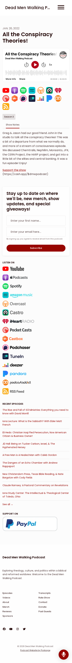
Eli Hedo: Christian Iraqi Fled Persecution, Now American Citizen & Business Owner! (34, 434)
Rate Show (44, 597)
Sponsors (8, 616)
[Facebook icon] (4, 629)
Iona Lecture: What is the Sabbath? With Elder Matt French (32, 423)
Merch (6, 606)
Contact (43, 602)
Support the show (14, 170)
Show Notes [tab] (12, 124)
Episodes (7, 593)
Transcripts (45, 593)
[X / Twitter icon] (24, 629)
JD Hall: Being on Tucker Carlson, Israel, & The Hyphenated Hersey (29, 445)
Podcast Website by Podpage (35, 650)
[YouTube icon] (11, 629)
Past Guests (45, 611)
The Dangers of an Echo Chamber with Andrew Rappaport (30, 464)
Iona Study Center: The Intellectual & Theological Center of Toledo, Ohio (36, 494)
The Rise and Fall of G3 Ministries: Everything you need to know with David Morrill (35, 411)
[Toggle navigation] (61, 8)
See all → (8, 504)
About (6, 602)
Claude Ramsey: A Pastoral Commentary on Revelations (35, 485)
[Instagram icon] (17, 629)
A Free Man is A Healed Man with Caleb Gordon (30, 455)
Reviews (7, 611)
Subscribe (36, 248)
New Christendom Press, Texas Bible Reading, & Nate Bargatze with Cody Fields (33, 475)
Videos (6, 597)
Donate (43, 606)
